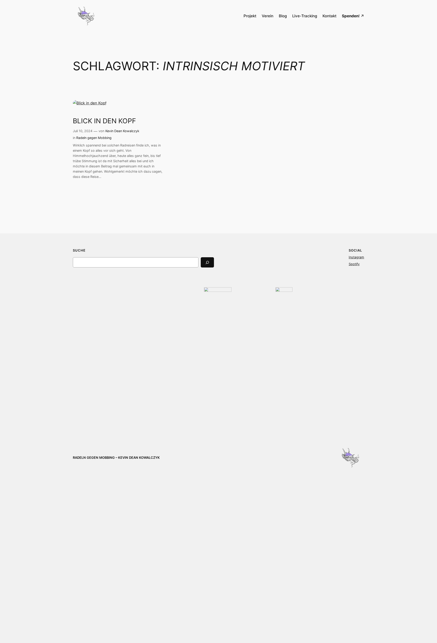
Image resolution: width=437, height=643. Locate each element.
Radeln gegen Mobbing (94, 138)
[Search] (207, 262)
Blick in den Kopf (104, 121)
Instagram (356, 257)
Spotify (354, 264)
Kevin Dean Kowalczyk (122, 131)
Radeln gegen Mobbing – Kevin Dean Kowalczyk (116, 457)
